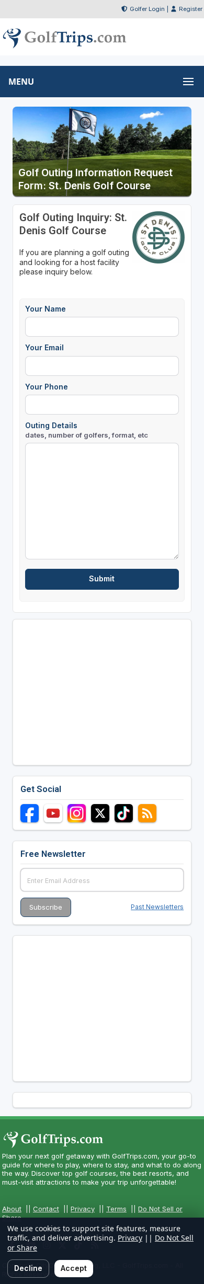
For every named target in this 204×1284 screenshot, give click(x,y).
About (11, 1209)
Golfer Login (147, 9)
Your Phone (46, 386)
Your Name (45, 308)
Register (190, 9)
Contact (46, 1209)
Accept (74, 1268)
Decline (28, 1268)
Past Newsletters (157, 907)
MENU (21, 81)
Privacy (83, 1209)
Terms (116, 1209)
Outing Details (86, 430)
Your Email (44, 347)
